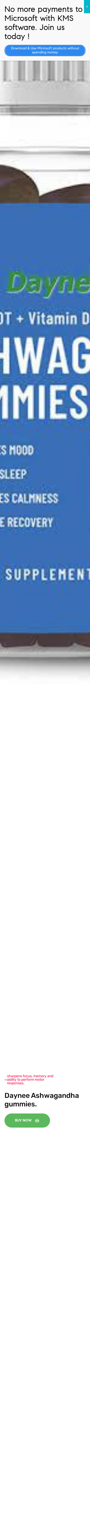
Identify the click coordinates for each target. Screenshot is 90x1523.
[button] (27, 1120)
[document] (45, 761)
